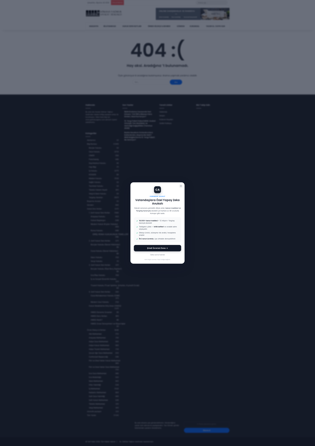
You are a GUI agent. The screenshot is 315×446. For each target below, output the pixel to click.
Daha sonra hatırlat (157, 255)
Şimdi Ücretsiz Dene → (157, 248)
